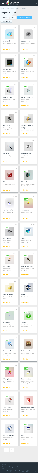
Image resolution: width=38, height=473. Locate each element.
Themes (5, 17)
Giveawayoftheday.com (9, 467)
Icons (13, 17)
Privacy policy (23, 471)
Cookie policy (32, 471)
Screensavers (6, 21)
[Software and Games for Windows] (12, 2)
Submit (8, 471)
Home (2, 8)
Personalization (10, 8)
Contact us (14, 471)
